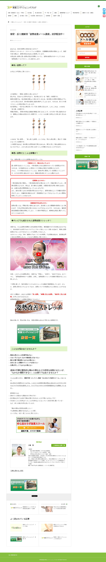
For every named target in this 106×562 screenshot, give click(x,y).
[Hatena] (104, 12)
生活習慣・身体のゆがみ (37, 15)
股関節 (9, 15)
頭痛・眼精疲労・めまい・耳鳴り (16, 12)
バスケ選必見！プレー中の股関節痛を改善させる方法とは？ (86, 146)
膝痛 (16, 15)
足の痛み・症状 (23, 15)
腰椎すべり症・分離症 (87, 12)
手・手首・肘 (48, 12)
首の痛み (30, 12)
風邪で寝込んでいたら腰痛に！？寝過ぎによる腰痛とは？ (86, 122)
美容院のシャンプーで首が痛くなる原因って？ (86, 130)
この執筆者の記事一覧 (58, 445)
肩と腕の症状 (38, 12)
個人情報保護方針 (13, 555)
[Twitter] (104, 9)
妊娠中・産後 (56, 15)
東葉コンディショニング (16, 22)
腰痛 (55, 12)
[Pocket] (104, 15)
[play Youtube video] (38, 254)
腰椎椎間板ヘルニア (65, 12)
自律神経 (48, 15)
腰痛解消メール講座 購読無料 (87, 37)
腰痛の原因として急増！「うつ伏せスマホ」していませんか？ (85, 138)
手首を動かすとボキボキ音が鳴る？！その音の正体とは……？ (86, 114)
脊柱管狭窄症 (76, 12)
